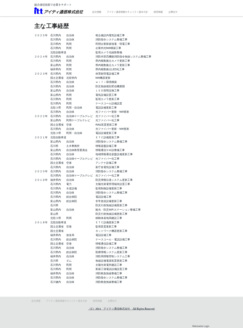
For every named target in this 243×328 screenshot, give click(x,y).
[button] (96, 12)
